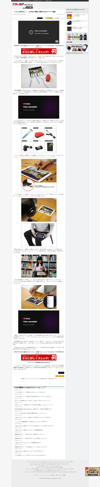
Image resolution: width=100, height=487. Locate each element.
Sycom (52, 463)
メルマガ (27, 367)
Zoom (58, 464)
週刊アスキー (42, 470)
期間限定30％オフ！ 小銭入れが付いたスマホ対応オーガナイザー (31, 438)
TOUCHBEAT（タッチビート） (28, 57)
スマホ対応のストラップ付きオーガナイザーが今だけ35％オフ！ (31, 455)
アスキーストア (61, 14)
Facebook (20, 367)
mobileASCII (54, 470)
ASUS (57, 467)
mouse (34, 463)
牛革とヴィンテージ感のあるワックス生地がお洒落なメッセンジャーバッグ (33, 404)
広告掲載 (63, 475)
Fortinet (54, 467)
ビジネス (33, 461)
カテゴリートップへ (59, 376)
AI (29, 461)
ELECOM (42, 463)
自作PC (51, 461)
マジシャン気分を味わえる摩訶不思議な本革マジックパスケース (31, 413)
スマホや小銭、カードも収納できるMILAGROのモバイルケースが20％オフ (33, 396)
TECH (37, 461)
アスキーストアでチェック (22, 349)
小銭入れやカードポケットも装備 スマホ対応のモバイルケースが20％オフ (33, 417)
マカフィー (38, 463)
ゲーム (67, 461)
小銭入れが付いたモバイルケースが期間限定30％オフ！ (28, 442)
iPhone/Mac (44, 461)
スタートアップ (62, 461)
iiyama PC (46, 463)
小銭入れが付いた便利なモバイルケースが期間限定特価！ (29, 430)
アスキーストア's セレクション (23, 4)
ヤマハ (55, 464)
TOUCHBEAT (18, 90)
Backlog (51, 467)
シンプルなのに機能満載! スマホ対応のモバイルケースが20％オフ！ (31, 421)
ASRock (37, 467)
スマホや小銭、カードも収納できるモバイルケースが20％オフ (30, 392)
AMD (49, 463)
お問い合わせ (58, 475)
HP (64, 463)
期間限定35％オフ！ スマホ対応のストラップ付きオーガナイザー (31, 447)
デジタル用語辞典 (48, 470)
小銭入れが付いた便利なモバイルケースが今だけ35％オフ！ (30, 451)
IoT (31, 461)
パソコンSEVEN (61, 463)
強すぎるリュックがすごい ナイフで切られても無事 (79, 28)
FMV (32, 463)
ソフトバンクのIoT (63, 464)
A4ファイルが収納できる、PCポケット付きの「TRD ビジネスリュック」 (33, 400)
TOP (27, 461)
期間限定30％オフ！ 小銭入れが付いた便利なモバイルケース (30, 434)
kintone (39, 464)
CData (48, 467)
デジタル (39, 461)
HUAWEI (31, 464)
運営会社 (52, 475)
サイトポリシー (37, 475)
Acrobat (42, 464)
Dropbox (44, 467)
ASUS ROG (56, 463)
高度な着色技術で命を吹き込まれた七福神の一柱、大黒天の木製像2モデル (33, 409)
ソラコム (41, 467)
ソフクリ (68, 464)
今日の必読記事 (37, 470)
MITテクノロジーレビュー (61, 470)
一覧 (44, 18)
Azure (50, 464)
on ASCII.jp (28, 7)
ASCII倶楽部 (71, 461)
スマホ (58, 461)
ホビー (48, 461)
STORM (67, 463)
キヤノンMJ (46, 464)
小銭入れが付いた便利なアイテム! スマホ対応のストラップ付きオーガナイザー (34, 425)
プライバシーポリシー (45, 475)
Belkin (53, 464)
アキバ (55, 461)
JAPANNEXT (61, 467)
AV (53, 461)
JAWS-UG (35, 464)
